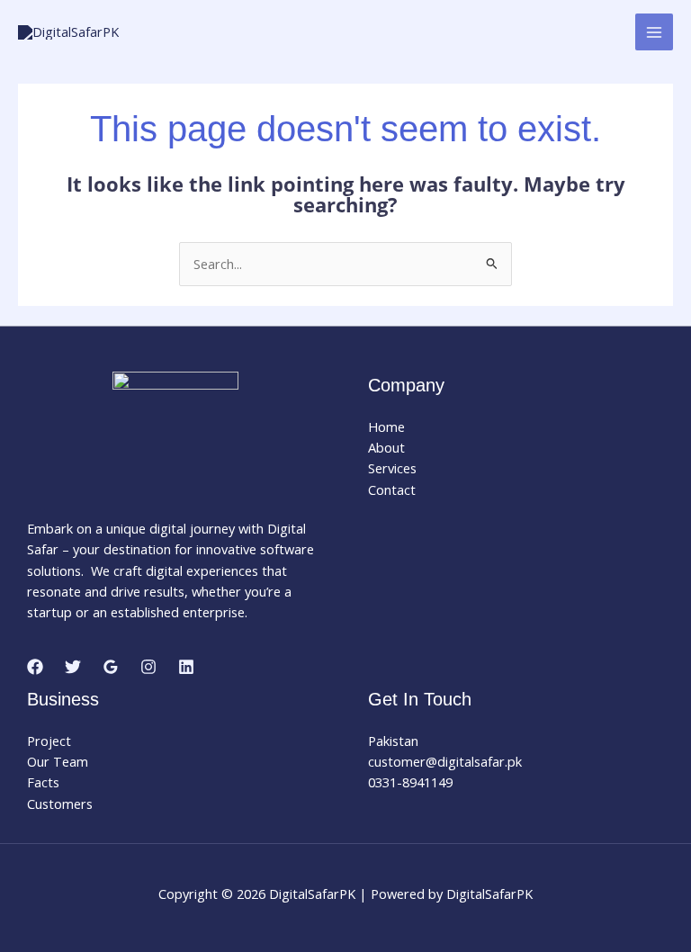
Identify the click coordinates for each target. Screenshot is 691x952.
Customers (60, 804)
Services (392, 468)
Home (386, 427)
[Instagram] (148, 667)
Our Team (57, 761)
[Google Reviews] (111, 667)
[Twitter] (73, 667)
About (386, 447)
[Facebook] (35, 667)
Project (49, 741)
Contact (392, 489)
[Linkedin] (186, 667)
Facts (43, 782)
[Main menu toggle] (654, 32)
